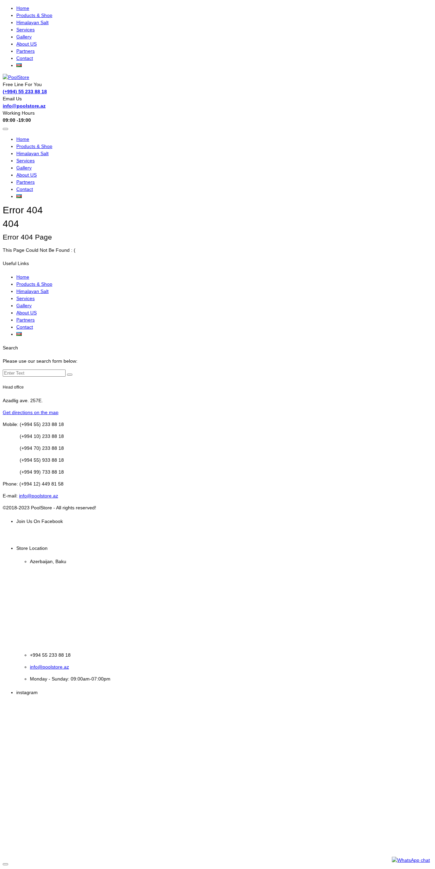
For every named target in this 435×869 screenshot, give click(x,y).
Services (25, 29)
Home (22, 8)
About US (26, 44)
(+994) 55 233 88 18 (25, 91)
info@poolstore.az (24, 106)
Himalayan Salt (32, 22)
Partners (25, 51)
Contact (24, 58)
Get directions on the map (30, 412)
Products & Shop (34, 15)
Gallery (24, 36)
